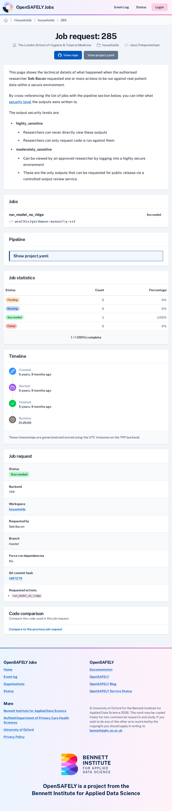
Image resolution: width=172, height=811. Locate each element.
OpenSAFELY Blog (103, 684)
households (46, 20)
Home (8, 669)
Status (141, 7)
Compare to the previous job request (35, 629)
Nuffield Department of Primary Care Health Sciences (36, 720)
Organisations (14, 684)
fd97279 (15, 578)
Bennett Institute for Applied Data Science (35, 711)
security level (20, 102)
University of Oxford (19, 729)
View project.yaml (101, 55)
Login (159, 7)
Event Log (121, 7)
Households (23, 20)
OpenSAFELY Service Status (111, 691)
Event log (10, 677)
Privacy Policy (14, 737)
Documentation (101, 669)
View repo (70, 55)
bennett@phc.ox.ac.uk (106, 730)
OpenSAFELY (99, 677)
